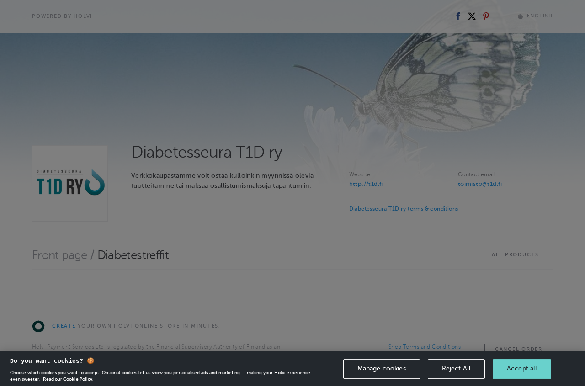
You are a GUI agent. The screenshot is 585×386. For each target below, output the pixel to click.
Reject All (456, 368)
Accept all (522, 368)
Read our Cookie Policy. (68, 378)
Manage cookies (381, 368)
